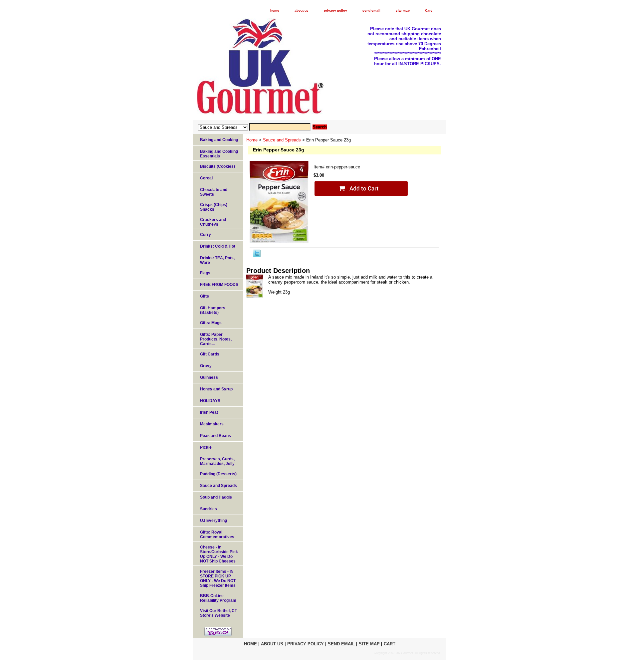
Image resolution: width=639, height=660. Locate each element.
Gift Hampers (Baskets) (212, 310)
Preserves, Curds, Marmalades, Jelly (217, 461)
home (274, 10)
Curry (205, 234)
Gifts (204, 296)
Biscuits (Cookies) (217, 166)
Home (252, 139)
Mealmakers (212, 424)
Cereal (206, 178)
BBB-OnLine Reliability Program (218, 598)
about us (302, 10)
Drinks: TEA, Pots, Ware (217, 260)
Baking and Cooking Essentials (219, 153)
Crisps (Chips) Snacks (213, 207)
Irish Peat (209, 412)
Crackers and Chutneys (213, 222)
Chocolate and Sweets (213, 192)
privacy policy (335, 10)
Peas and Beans (215, 435)
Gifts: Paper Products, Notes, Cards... (216, 339)
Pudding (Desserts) (218, 474)
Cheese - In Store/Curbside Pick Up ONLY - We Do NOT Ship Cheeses (219, 554)
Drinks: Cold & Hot (217, 246)
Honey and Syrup (216, 389)
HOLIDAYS (210, 400)
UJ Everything (213, 520)
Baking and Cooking (219, 139)
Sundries (208, 509)
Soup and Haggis (216, 497)
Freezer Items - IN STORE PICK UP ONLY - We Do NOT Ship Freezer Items (218, 578)
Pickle (206, 447)
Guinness (209, 377)
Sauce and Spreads (282, 139)
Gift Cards (209, 354)
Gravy (206, 365)
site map (403, 10)
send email (371, 10)
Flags (205, 273)
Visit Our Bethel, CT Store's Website (218, 613)
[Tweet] (257, 255)
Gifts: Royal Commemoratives (217, 534)
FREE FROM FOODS (219, 284)
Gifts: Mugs (211, 323)
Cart (428, 10)
